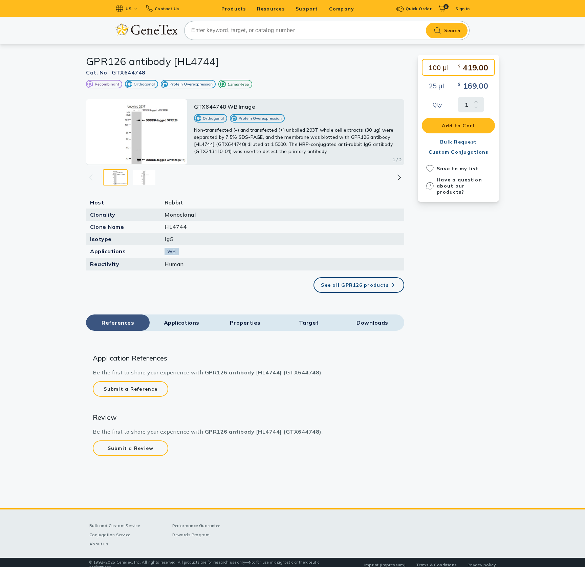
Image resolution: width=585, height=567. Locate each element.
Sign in (462, 8)
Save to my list (457, 169)
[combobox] (327, 30)
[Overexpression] (188, 84)
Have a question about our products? (459, 186)
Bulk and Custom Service (114, 525)
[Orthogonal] (141, 84)
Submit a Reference (130, 389)
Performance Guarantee (196, 525)
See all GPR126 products (355, 285)
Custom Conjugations (459, 152)
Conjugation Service (109, 534)
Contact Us (167, 8)
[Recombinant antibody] (104, 84)
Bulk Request (458, 142)
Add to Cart (458, 126)
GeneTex (146, 29)
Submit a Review (131, 448)
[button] (398, 177)
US (129, 8)
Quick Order (419, 8)
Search (452, 30)
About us (98, 543)
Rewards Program (191, 534)
